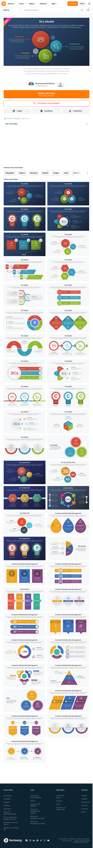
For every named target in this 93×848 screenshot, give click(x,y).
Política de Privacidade (80, 840)
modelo (45, 172)
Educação (7, 808)
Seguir (60, 86)
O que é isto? (25, 118)
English (83, 794)
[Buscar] (82, 10)
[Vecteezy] (3, 3)
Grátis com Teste (46, 94)
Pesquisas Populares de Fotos (37, 816)
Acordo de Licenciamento (35, 795)
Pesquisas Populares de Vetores (35, 810)
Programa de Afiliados (35, 804)
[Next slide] (84, 172)
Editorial (43, 4)
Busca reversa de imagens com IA (10, 817)
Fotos (21, 4)
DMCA (32, 800)
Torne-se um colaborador (60, 807)
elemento (33, 172)
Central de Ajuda (59, 795)
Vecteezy (7, 798)
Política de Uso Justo (79, 841)
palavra (22, 172)
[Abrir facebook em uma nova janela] (26, 839)
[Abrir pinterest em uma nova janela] (37, 839)
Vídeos (31, 4)
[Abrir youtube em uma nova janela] (48, 839)
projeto (56, 172)
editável (76, 172)
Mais (53, 4)
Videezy (6, 801)
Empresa (7, 804)
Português (84, 801)
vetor (66, 172)
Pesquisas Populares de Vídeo (35, 822)
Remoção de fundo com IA (11, 822)
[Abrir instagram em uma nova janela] (30, 839)
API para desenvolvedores (10, 812)
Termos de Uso (66, 840)
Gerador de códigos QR (11, 827)
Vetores (11, 4)
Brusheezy (8, 794)
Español (83, 798)
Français (83, 808)
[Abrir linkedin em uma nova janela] (34, 839)
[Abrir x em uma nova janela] (45, 839)
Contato (58, 800)
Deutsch (83, 804)
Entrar (82, 4)
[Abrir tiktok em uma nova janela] (41, 839)
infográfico (9, 172)
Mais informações (11, 123)
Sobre (57, 803)
